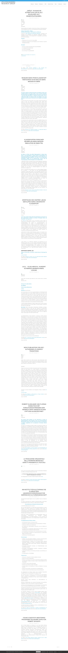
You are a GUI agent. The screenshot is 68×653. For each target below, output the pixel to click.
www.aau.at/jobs (37, 592)
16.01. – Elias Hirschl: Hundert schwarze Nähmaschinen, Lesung (34, 268)
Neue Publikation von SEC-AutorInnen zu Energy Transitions (34, 349)
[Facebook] (66, 0)
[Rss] (63, 0)
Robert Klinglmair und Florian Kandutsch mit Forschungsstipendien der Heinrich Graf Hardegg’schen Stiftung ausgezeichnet (34, 407)
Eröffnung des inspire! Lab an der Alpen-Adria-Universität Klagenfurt (34, 201)
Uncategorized (35, 83)
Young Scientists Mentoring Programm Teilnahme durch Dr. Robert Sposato (34, 619)
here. (23, 390)
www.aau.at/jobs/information (25, 601)
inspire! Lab (24, 220)
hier (42, 476)
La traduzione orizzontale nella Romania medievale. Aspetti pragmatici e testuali (34, 460)
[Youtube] (64, 0)
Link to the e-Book (24, 392)
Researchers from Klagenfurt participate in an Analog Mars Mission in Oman (34, 79)
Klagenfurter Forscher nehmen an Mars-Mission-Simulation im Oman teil (34, 141)
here (46, 389)
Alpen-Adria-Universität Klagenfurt (34, 130)
